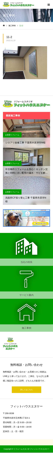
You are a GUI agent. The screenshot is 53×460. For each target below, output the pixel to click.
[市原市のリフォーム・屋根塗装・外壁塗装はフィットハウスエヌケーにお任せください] (18, 4)
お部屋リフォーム (12, 135)
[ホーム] (4, 25)
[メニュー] (49, 4)
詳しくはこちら (26, 390)
